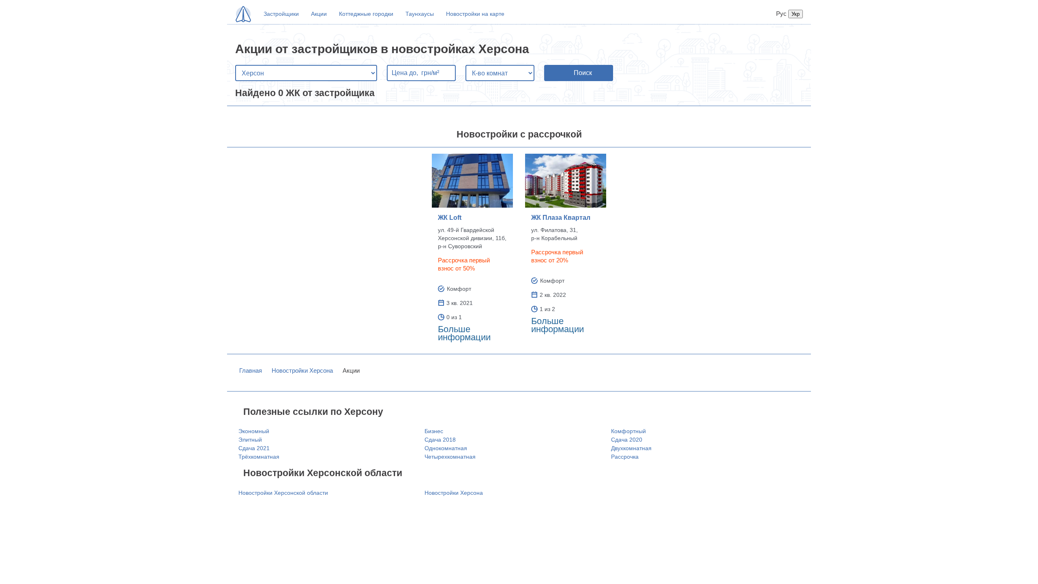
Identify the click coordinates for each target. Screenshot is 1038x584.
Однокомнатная (446, 448)
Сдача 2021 (254, 448)
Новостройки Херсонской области (283, 493)
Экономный (253, 431)
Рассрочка (625, 456)
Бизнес (434, 431)
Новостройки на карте (475, 14)
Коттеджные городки (366, 14)
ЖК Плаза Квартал (560, 217)
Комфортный (628, 431)
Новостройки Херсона (302, 370)
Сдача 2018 (440, 439)
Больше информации (464, 333)
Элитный (250, 439)
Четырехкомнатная (450, 456)
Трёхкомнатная (258, 456)
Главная (250, 370)
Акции (319, 14)
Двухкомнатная (631, 448)
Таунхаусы (419, 14)
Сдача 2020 (626, 439)
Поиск (583, 72)
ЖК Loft (449, 217)
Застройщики (281, 14)
